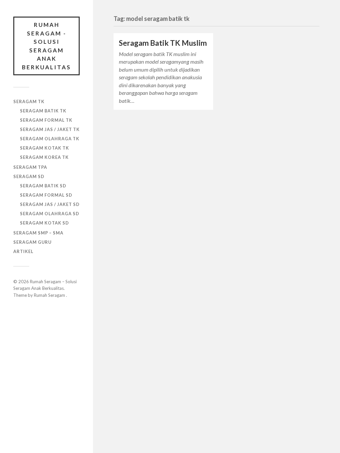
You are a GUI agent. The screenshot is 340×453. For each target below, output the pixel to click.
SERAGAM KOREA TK (44, 157)
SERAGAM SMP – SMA (38, 232)
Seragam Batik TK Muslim (163, 42)
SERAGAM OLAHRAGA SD (49, 213)
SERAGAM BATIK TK (43, 110)
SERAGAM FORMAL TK (46, 120)
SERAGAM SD (28, 176)
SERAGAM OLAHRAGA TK (49, 138)
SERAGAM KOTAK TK (44, 148)
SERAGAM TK (28, 101)
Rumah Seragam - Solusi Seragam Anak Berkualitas (46, 46)
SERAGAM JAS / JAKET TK (50, 129)
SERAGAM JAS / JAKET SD (50, 204)
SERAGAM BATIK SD (43, 185)
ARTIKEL (23, 251)
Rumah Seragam (50, 295)
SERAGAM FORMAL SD (46, 195)
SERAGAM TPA (30, 167)
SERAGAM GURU (32, 242)
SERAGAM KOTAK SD (44, 223)
